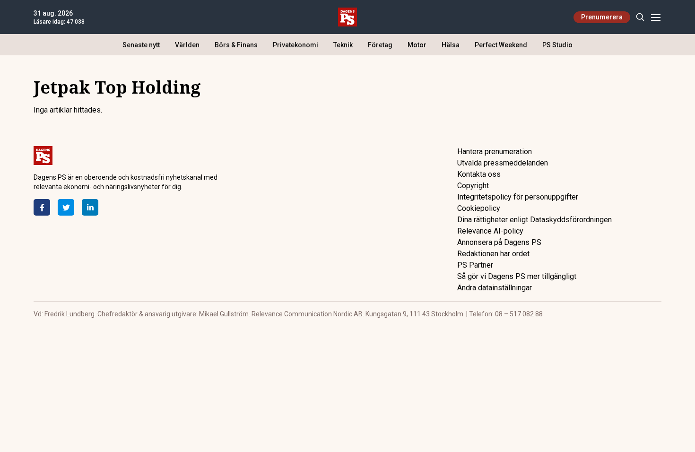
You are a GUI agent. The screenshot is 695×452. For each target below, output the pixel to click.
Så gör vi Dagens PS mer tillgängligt (516, 276)
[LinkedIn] (90, 207)
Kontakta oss (479, 174)
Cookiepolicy (478, 208)
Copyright (473, 185)
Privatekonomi (295, 45)
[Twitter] (66, 207)
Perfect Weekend (501, 45)
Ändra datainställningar (494, 287)
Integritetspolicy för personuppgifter (517, 196)
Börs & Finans (236, 45)
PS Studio (557, 45)
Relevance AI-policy (490, 230)
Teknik (343, 45)
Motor (417, 45)
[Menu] (655, 17)
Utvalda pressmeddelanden (502, 162)
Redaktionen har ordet (493, 253)
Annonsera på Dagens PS (499, 242)
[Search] (640, 17)
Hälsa (451, 45)
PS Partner (475, 265)
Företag (380, 45)
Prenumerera (602, 17)
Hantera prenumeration (494, 151)
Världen (187, 45)
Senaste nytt (141, 45)
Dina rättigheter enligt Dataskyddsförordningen (534, 219)
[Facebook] (42, 207)
